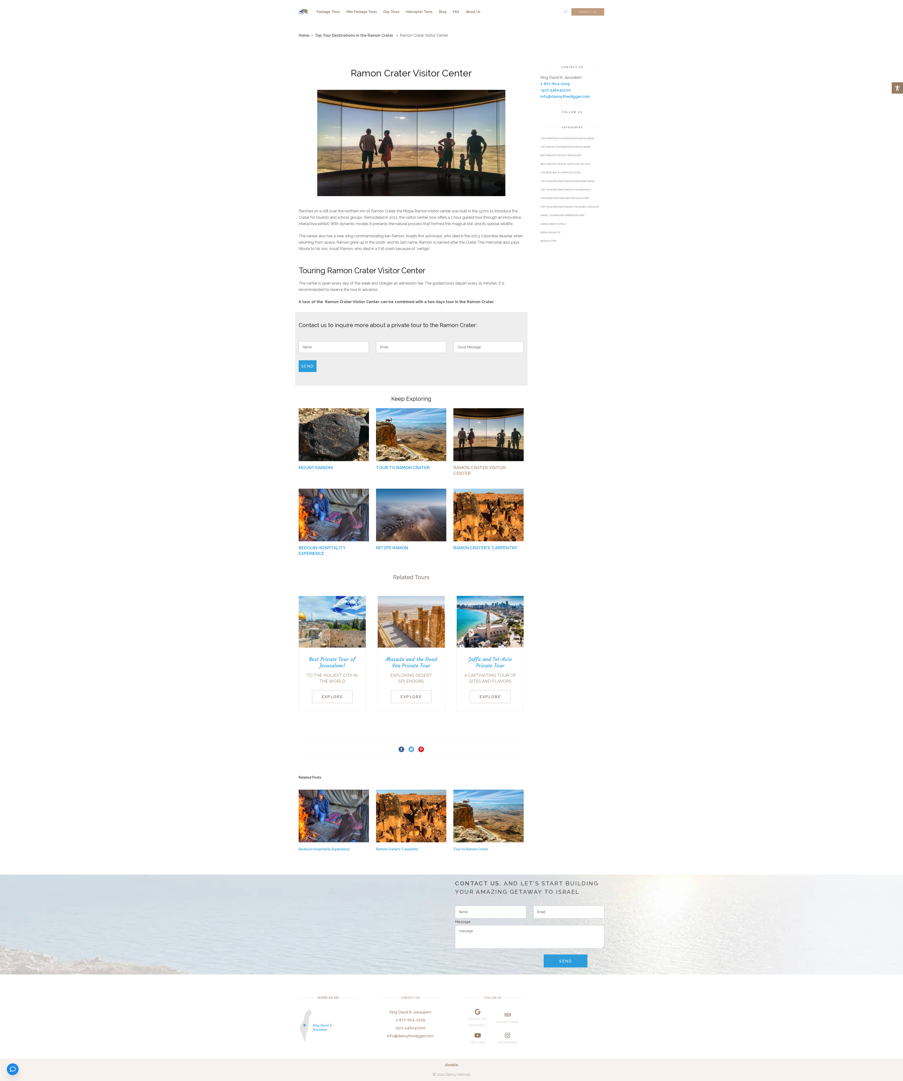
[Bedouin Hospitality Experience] (334, 515)
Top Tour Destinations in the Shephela (565, 189)
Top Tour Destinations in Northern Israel (567, 181)
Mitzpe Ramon (392, 547)
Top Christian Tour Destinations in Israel (567, 138)
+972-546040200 (555, 90)
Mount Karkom (316, 467)
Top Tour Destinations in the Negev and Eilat (569, 207)
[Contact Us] (13, 1069)
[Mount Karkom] (334, 434)
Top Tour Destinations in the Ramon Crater (354, 35)
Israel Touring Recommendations (562, 215)
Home (304, 35)
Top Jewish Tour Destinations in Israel (565, 147)
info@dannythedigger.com (565, 96)
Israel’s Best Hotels (553, 224)
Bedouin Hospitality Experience (324, 849)
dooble (451, 1065)
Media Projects (550, 232)
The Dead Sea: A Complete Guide (560, 172)
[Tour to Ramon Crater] (411, 434)
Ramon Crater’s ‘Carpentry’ (485, 547)
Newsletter (548, 241)
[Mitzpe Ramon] (411, 515)
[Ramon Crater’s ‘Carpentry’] (488, 515)
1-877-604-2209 (555, 84)
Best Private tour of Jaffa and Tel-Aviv (565, 164)
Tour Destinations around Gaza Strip (564, 198)
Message (463, 922)
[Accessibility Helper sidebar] (897, 88)
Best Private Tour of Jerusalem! (561, 155)
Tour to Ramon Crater (403, 467)
